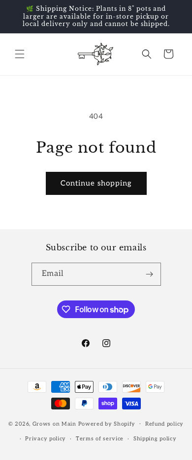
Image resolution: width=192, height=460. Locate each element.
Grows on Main (54, 423)
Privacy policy (45, 438)
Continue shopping (96, 183)
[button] (20, 54)
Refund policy (164, 424)
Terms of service (100, 438)
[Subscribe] (149, 274)
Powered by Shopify (107, 423)
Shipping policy (155, 438)
